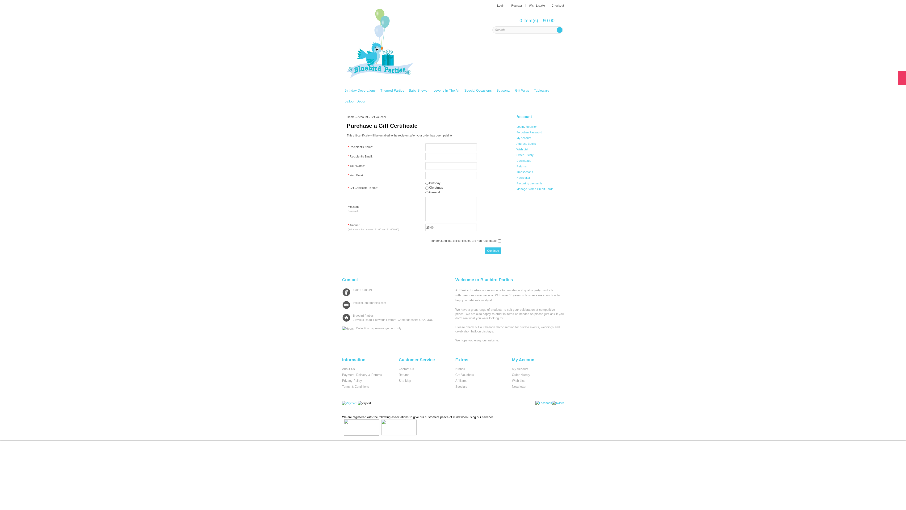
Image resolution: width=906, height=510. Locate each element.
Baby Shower (419, 90)
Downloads (523, 160)
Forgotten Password (529, 132)
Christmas (436, 187)
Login (500, 5)
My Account (523, 138)
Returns (521, 166)
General (434, 192)
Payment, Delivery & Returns (362, 375)
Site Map (405, 380)
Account (362, 117)
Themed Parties (392, 90)
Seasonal (503, 90)
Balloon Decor (354, 101)
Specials (461, 386)
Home (351, 117)
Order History (524, 155)
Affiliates (461, 380)
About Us (348, 369)
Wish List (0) (537, 5)
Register (516, 5)
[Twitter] (558, 402)
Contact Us (406, 369)
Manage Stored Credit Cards (534, 189)
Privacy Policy (352, 380)
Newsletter (523, 177)
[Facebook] (544, 402)
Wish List (522, 149)
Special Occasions (478, 90)
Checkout (558, 5)
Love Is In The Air (446, 90)
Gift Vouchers (464, 375)
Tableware (541, 90)
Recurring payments (529, 183)
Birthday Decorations (360, 90)
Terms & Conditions (355, 386)
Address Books (526, 143)
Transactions (524, 172)
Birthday (434, 183)
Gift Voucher (378, 117)
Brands (460, 369)
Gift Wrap (522, 90)
